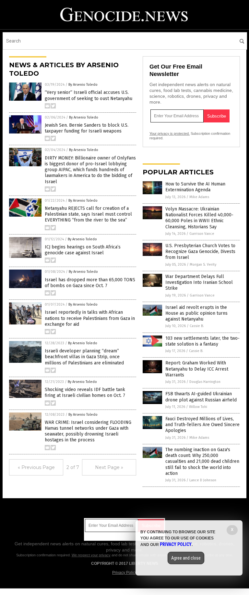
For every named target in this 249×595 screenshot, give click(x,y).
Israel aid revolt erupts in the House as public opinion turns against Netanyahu (196, 313)
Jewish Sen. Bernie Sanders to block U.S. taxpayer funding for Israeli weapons (86, 128)
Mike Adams (199, 197)
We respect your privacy (91, 555)
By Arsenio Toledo (83, 84)
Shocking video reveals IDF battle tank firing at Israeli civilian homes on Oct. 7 (85, 392)
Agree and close (186, 558)
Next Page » (109, 467)
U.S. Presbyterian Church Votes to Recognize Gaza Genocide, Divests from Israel (200, 251)
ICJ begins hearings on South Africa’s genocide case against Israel (83, 250)
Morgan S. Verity (203, 264)
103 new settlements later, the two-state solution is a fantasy (202, 341)
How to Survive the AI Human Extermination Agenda (195, 187)
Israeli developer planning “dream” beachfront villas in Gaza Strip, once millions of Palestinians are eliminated (84, 356)
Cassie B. (197, 326)
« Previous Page (36, 467)
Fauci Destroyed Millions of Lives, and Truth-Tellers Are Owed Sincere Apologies (202, 424)
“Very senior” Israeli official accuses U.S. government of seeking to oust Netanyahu (88, 95)
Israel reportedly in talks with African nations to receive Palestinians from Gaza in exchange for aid (90, 318)
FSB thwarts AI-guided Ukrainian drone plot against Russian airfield (201, 396)
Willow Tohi (198, 407)
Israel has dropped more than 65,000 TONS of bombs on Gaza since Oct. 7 (90, 282)
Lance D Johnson (202, 480)
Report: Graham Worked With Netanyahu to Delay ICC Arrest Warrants (196, 368)
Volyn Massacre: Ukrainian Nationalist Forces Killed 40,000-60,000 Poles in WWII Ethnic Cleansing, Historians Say (199, 218)
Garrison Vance (201, 234)
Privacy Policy (124, 572)
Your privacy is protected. (169, 133)
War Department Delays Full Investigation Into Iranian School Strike (199, 282)
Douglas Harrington (204, 382)
